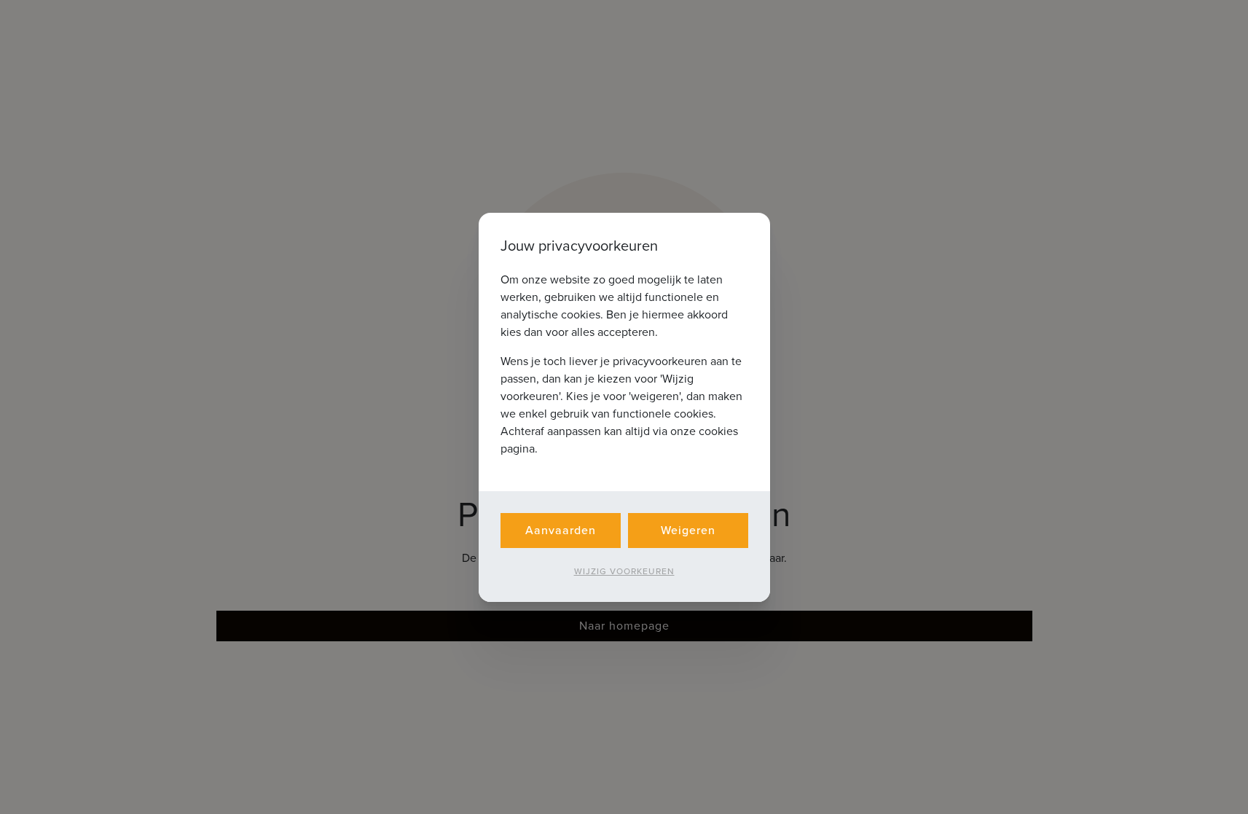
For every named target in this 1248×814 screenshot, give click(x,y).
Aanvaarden (560, 530)
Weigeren (688, 530)
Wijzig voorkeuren (624, 571)
